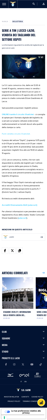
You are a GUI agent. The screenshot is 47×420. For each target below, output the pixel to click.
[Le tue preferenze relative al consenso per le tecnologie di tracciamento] (4, 417)
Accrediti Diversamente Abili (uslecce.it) (19, 205)
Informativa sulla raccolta (15, 417)
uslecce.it (22, 218)
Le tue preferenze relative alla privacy (26, 412)
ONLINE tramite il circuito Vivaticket (18, 114)
